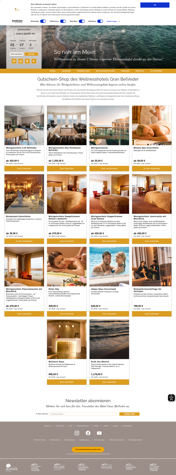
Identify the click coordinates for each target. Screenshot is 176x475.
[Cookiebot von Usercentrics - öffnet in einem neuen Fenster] (17, 21)
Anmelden (129, 414)
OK (155, 5)
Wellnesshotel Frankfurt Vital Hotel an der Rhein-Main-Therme (111, 468)
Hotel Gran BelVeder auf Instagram (76, 433)
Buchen (31, 54)
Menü (14, 61)
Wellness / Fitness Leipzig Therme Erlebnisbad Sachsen (158, 468)
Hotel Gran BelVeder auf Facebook (88, 433)
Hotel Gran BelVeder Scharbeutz (16, 468)
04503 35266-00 (25, 33)
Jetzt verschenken (109, 168)
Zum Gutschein (24, 168)
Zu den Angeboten (152, 168)
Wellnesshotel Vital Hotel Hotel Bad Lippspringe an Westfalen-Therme (64, 468)
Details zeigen (112, 21)
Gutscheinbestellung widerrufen (88, 449)
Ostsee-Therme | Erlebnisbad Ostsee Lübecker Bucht (40, 468)
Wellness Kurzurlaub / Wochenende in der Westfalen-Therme (87, 468)
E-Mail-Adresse (42, 414)
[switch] (63, 21)
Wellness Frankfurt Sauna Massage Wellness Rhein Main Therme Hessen (135, 468)
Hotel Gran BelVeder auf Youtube (99, 433)
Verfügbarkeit (16, 54)
